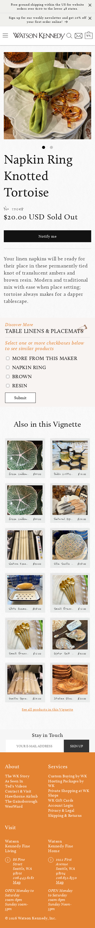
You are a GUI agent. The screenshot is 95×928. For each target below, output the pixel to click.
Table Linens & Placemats (44, 331)
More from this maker (44, 358)
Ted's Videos (16, 786)
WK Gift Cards (60, 800)
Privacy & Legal (61, 810)
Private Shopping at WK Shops (68, 793)
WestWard (14, 806)
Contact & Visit (18, 791)
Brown (21, 376)
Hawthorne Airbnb (21, 796)
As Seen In (14, 781)
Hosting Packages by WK (66, 783)
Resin (19, 385)
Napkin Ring (28, 367)
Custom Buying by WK (67, 776)
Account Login (60, 805)
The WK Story (17, 776)
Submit (20, 397)
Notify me (48, 236)
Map (17, 882)
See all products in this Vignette (47, 709)
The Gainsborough (21, 801)
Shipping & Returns (65, 815)
